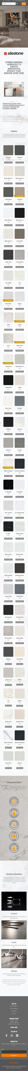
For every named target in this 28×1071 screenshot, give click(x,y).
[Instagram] (11, 1035)
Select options (8, 162)
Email (2, 1049)
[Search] (17, 3)
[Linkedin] (17, 1035)
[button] (26, 28)
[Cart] (24, 3)
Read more (8, 664)
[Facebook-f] (6, 1035)
